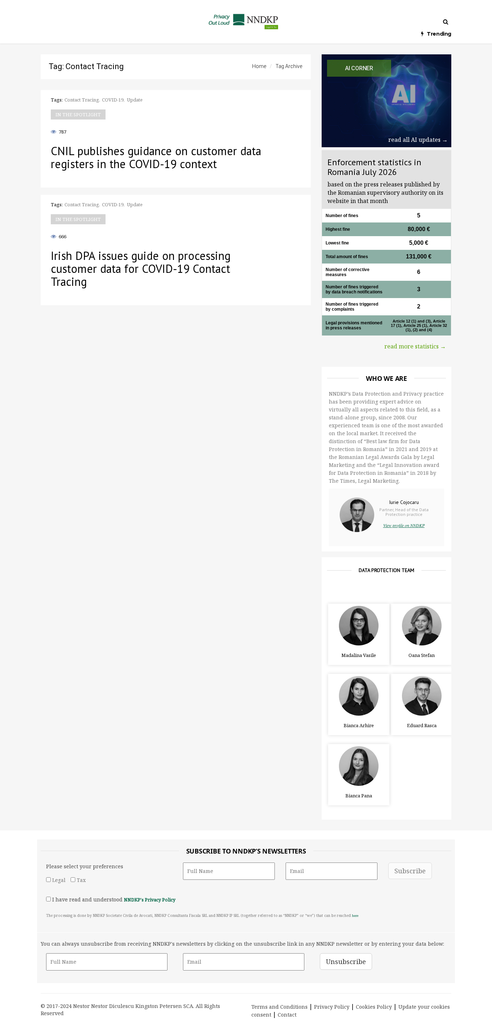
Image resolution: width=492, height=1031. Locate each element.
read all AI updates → (418, 140)
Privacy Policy (331, 1006)
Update (135, 99)
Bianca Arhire (359, 725)
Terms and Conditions (279, 1006)
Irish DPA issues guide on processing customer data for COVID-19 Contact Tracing (141, 268)
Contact (287, 1014)
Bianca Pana (358, 795)
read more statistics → (415, 346)
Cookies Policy (374, 1006)
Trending (439, 34)
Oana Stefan (421, 655)
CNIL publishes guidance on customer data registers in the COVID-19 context (156, 157)
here (355, 915)
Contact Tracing (81, 99)
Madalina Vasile (358, 655)
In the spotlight (78, 114)
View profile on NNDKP (404, 525)
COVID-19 (113, 99)
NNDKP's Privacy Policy (149, 900)
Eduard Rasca (422, 725)
